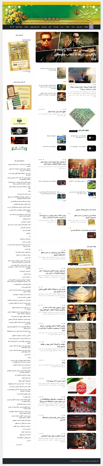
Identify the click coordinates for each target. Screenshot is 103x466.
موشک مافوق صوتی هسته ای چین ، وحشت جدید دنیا (77, 192)
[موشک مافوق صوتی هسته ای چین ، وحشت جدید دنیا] (91, 194)
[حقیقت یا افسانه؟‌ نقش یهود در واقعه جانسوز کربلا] (67, 47)
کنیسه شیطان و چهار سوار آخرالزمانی (53, 436)
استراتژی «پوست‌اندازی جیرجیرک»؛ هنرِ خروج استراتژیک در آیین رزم (52, 272)
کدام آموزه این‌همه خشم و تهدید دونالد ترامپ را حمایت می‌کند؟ (83, 88)
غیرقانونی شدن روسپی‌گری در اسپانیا (47, 181)
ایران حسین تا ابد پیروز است (55, 381)
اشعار (50, 27)
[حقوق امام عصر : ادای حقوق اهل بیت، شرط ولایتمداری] (91, 138)
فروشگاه (86, 27)
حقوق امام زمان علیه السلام (57, 111)
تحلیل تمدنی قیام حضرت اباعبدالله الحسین (83, 230)
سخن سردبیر (79, 27)
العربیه (6, 3)
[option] (67, 47)
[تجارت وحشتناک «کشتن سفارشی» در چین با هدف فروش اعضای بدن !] (61, 196)
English (10, 3)
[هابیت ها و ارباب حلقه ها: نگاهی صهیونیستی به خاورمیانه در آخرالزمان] (61, 96)
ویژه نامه (56, 27)
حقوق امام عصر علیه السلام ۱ (49, 146)
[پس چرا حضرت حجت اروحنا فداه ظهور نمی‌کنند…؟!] (61, 73)
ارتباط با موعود (19, 27)
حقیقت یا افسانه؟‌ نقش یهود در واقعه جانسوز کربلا (76, 56)
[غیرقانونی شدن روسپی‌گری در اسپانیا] (61, 182)
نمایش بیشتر (19, 444)
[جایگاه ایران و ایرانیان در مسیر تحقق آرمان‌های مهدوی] (91, 222)
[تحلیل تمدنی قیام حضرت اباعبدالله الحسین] (91, 235)
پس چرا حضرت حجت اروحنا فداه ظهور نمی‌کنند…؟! (48, 69)
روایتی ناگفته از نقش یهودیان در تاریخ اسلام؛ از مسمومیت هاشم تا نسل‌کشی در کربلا (52, 216)
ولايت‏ (64, 81)
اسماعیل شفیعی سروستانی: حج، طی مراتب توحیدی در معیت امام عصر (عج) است (47, 86)
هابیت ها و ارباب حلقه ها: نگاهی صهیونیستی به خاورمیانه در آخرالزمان (47, 94)
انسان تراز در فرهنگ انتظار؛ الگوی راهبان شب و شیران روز (52, 290)
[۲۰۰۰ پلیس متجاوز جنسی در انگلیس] (91, 184)
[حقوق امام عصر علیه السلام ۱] (61, 148)
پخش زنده (44, 27)
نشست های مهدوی (34, 27)
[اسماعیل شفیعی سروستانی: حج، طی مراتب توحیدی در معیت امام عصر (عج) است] (61, 87)
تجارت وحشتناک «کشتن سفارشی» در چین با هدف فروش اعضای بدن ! (47, 192)
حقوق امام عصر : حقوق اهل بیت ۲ (78, 146)
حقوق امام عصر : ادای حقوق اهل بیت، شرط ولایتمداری (78, 136)
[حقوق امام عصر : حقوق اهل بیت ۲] (91, 148)
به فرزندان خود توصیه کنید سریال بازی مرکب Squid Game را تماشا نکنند (53, 163)
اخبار (73, 27)
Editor (93, 85)
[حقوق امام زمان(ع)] (61, 139)
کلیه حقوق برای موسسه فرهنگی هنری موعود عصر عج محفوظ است (84, 461)
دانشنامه (26, 27)
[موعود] (51, 15)
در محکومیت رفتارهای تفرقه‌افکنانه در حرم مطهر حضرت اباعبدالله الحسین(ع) (52, 400)
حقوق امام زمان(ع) (51, 136)
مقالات (67, 27)
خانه (91, 27)
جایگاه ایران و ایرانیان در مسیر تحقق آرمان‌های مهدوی (85, 216)
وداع (63, 362)
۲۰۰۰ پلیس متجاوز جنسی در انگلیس (77, 181)
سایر (62, 27)
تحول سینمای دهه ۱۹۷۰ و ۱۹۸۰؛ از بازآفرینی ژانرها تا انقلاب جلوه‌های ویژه (52, 308)
